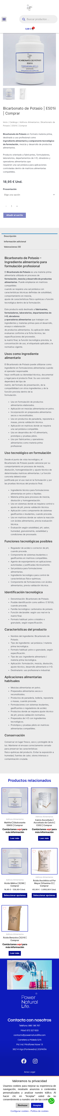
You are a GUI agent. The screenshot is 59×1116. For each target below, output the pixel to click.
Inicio (5, 122)
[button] (4, 19)
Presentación (10, 189)
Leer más (14, 838)
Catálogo (14, 122)
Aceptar (37, 1105)
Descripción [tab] (10, 236)
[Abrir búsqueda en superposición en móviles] (38, 19)
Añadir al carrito (14, 215)
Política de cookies (39, 1111)
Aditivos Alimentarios (29, 122)
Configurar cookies (20, 1111)
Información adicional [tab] (15, 241)
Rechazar (22, 1105)
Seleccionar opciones (15, 895)
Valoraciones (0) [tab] (12, 247)
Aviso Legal (29, 1072)
